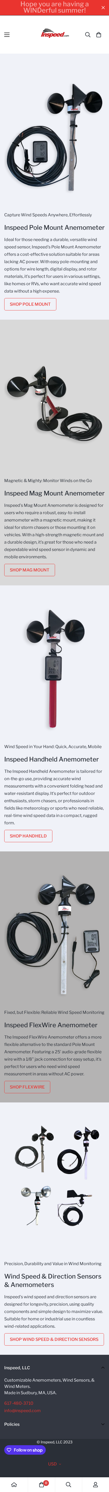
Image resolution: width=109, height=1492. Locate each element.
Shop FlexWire (27, 1087)
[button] (99, 35)
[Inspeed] (54, 35)
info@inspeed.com (22, 1410)
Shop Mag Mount (29, 570)
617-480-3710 (18, 1403)
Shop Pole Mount (30, 304)
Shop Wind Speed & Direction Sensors (54, 1339)
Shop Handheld (28, 836)
